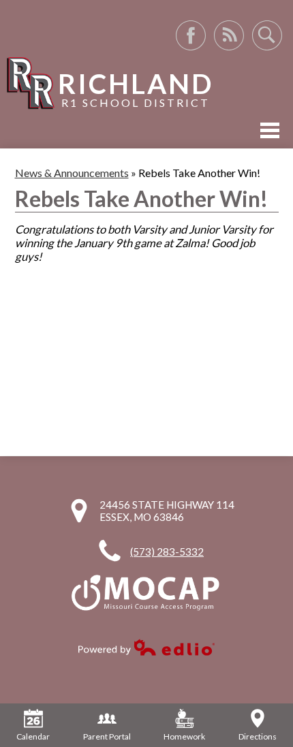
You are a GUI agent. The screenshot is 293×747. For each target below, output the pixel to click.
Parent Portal (107, 736)
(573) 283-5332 (167, 551)
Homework (184, 736)
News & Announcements (72, 172)
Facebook (191, 35)
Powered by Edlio (146, 647)
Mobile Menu (269, 130)
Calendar (33, 736)
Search (267, 35)
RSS (229, 35)
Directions (257, 736)
